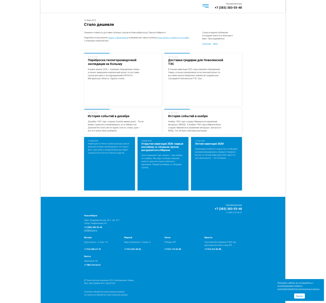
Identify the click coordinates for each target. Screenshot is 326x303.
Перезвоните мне (234, 4)
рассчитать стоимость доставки (173, 37)
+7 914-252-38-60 (132, 249)
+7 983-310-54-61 (233, 212)
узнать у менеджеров (118, 37)
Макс (215, 44)
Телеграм (206, 44)
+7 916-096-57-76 (92, 249)
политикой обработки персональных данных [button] (298, 289)
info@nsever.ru (90, 230)
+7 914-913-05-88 (212, 249)
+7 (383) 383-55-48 (228, 7)
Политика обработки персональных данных (104, 292)
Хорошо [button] (299, 296)
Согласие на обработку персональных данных (106, 295)
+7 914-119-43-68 (172, 249)
